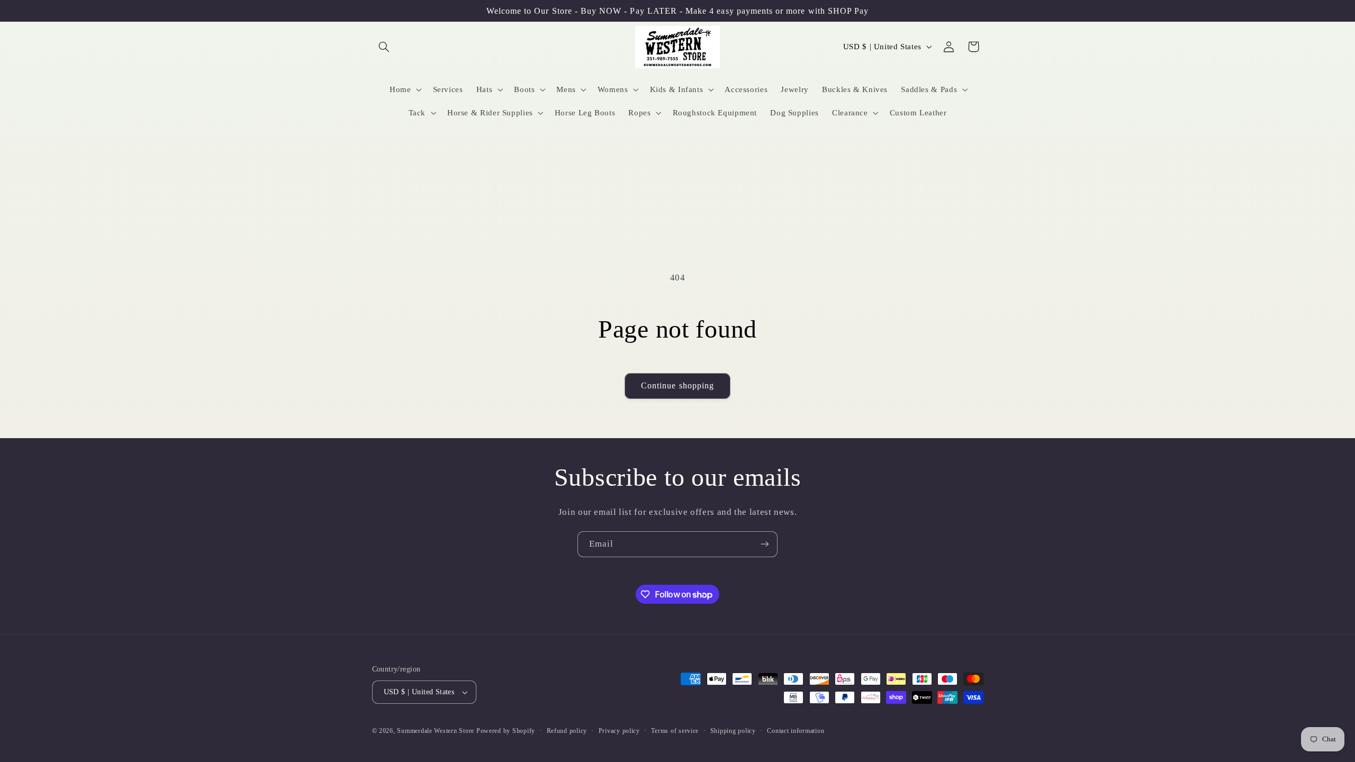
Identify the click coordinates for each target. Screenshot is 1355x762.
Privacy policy (619, 731)
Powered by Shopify (505, 731)
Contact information (795, 731)
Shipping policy (733, 731)
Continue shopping (677, 385)
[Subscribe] (765, 544)
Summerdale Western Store (436, 731)
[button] (384, 46)
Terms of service (675, 731)
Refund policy (567, 731)
